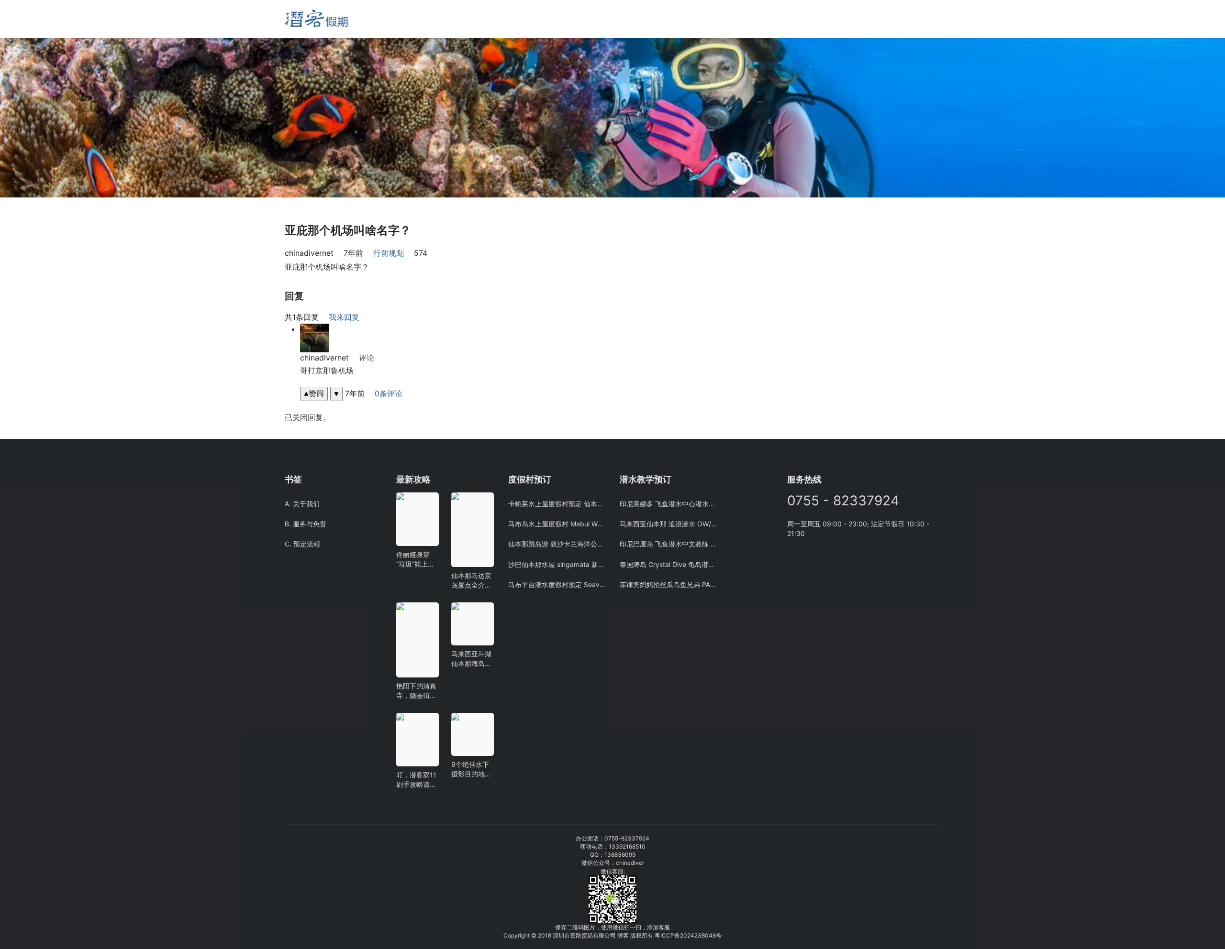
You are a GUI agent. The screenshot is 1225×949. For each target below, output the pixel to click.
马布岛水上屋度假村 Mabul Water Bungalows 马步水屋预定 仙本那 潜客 (556, 524)
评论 (366, 357)
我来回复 (344, 317)
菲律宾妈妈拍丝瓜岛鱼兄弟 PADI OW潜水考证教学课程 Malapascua (668, 584)
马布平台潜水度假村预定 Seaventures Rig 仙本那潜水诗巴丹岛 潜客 (556, 584)
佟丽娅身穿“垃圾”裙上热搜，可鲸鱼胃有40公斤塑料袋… (417, 559)
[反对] (336, 394)
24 (690, 935)
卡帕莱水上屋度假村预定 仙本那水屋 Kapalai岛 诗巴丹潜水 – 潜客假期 (556, 504)
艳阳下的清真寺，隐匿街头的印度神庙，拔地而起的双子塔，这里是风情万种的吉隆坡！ (416, 691)
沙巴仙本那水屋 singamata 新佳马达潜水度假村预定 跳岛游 (556, 564)
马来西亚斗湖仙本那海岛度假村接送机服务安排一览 (471, 659)
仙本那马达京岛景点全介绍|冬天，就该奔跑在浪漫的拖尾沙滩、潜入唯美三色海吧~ (471, 580)
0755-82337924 (626, 838)
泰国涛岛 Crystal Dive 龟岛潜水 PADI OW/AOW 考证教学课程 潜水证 (668, 564)
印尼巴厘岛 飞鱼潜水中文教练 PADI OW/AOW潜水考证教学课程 (668, 544)
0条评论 (388, 393)
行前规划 (388, 253)
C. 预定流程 (302, 544)
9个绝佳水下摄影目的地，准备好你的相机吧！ (471, 769)
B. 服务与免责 (305, 524)
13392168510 (627, 846)
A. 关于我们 (302, 504)
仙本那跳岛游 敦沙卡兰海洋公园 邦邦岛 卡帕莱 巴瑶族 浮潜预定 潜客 (556, 544)
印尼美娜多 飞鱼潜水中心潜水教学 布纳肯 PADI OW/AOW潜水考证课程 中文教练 (668, 504)
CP (670, 935)
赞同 (316, 393)
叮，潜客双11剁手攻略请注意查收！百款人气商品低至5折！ (416, 780)
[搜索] (400, 19)
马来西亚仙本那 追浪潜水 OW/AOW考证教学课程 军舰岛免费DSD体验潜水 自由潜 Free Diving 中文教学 (668, 524)
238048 (705, 935)
